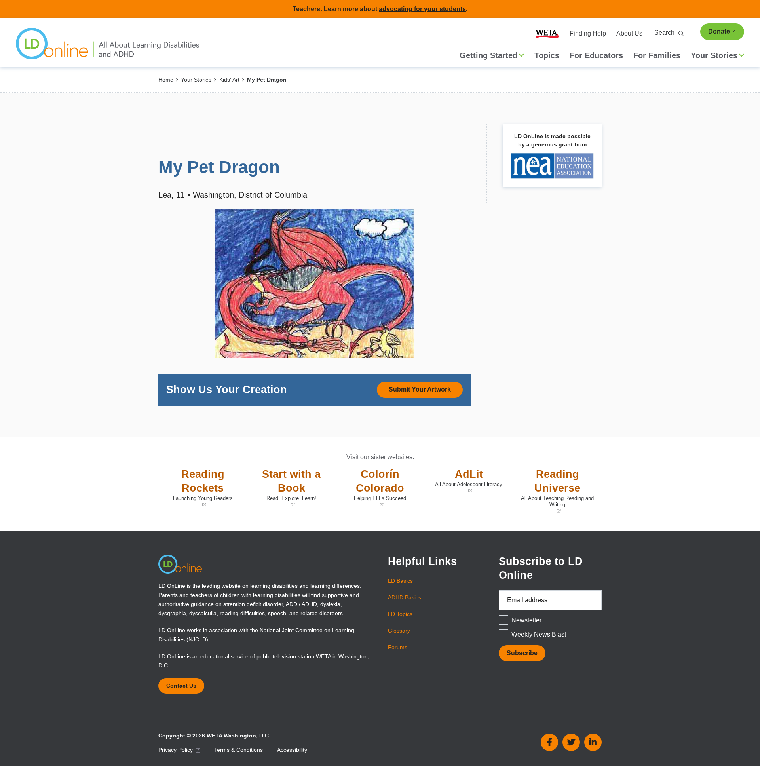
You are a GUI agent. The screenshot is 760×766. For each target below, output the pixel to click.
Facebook (549, 742)
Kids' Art (229, 79)
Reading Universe (555, 491)
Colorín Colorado (373, 488)
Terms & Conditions (238, 750)
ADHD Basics (404, 597)
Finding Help (588, 33)
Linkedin (593, 742)
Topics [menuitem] (546, 55)
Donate (719, 31)
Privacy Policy (176, 750)
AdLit (465, 481)
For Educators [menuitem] (596, 55)
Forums (397, 647)
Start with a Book (286, 488)
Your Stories (196, 79)
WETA (547, 33)
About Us (629, 33)
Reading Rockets (197, 488)
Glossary (399, 630)
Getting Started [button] (488, 55)
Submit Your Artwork (420, 389)
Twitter (571, 742)
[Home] (107, 47)
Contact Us (181, 685)
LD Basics (400, 581)
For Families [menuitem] (656, 55)
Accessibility (292, 750)
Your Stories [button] (714, 55)
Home (165, 79)
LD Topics (400, 614)
